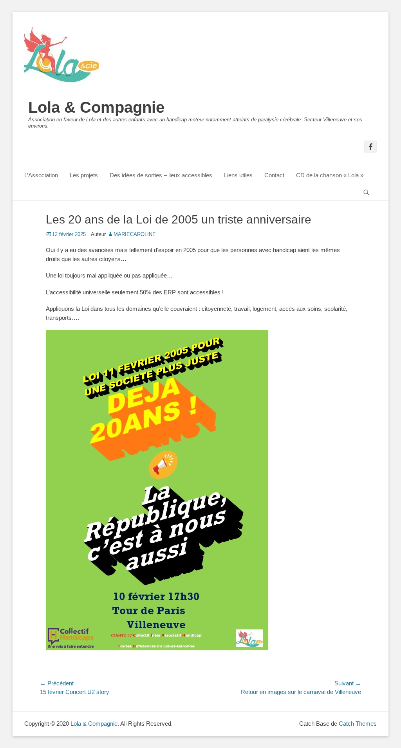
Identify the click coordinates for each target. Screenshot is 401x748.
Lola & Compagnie (96, 107)
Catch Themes (358, 723)
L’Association (41, 175)
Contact (274, 175)
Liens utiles (238, 175)
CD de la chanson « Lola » (329, 175)
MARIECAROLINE (135, 234)
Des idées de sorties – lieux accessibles (161, 175)
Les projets (84, 175)
